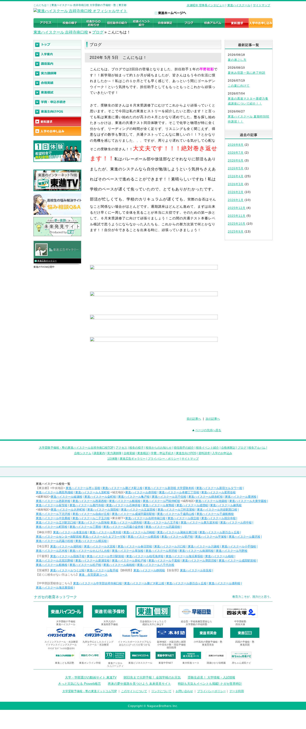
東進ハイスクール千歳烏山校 (175, 514)
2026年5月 (236, 168)
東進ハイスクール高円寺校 (87, 505)
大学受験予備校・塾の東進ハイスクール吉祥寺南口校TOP (76, 447)
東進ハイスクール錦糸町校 (205, 496)
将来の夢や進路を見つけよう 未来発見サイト (139, 683)
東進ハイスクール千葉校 (164, 560)
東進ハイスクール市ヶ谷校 (83, 488)
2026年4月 (236, 176)
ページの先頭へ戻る (208, 430)
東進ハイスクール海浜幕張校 (184, 556)
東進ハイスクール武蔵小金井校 (123, 527)
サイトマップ (261, 5)
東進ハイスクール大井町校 (68, 509)
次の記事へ (213, 418)
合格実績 (129, 453)
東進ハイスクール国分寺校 (218, 518)
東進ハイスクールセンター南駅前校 (59, 536)
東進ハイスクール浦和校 (66, 546)
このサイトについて (134, 691)
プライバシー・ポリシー (163, 458)
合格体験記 (228, 447)
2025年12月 (237, 208)
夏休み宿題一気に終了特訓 (246, 72)
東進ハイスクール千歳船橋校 (215, 514)
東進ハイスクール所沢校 (161, 550)
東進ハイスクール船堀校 (125, 501)
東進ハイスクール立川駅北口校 (56, 522)
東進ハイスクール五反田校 (138, 509)
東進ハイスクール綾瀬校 (66, 496)
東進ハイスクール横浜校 (91, 541)
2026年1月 (236, 200)
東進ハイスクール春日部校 (135, 546)
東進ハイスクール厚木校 (105, 532)
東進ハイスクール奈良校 (196, 570)
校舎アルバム (257, 447)
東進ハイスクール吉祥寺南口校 (145, 518)
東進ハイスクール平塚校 (211, 536)
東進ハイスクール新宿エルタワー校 (219, 488)
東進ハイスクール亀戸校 (134, 496)
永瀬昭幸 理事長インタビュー (206, 5)
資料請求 (204, 453)
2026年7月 (236, 152)
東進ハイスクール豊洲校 (241, 496)
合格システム (82, 453)
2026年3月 (236, 184)
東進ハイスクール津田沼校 (199, 560)
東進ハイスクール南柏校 (119, 565)
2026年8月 (236, 144)
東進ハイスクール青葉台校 (70, 532)
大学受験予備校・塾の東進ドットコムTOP (89, 691)
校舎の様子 (136, 447)
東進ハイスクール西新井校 (53, 501)
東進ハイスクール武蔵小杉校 (54, 541)
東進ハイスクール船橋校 (51, 565)
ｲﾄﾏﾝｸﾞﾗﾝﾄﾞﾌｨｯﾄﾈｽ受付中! (61, 648)
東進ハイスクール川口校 (170, 546)
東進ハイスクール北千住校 (169, 496)
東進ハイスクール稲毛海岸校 (145, 556)
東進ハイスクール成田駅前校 (237, 560)
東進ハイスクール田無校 (94, 522)
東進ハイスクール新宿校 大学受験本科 (169, 488)
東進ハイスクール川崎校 (139, 532)
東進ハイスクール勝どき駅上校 (122, 488)
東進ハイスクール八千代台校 (155, 565)
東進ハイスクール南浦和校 (196, 550)
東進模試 (143, 453)
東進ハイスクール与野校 (231, 550)
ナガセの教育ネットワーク (55, 597)
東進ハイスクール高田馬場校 (54, 492)
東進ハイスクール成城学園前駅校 (133, 514)
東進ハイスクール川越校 (203, 546)
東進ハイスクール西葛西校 (89, 501)
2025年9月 (236, 231)
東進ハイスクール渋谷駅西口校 (217, 509)
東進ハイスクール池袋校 (211, 501)
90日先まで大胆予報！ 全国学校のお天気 (152, 677)
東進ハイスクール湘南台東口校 (177, 532)
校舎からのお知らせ (159, 447)
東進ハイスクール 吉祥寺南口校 (60, 32)
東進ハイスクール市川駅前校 (105, 556)
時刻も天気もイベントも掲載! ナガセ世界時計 (210, 683)
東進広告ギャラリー (47, 261)
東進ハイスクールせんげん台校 (90, 550)
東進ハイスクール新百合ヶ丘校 (219, 532)
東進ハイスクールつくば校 (67, 570)
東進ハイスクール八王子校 (161, 522)
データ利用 (237, 691)
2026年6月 (236, 160)
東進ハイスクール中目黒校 (53, 518)
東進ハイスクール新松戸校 (129, 560)
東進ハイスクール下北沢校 (53, 514)
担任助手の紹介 (184, 447)
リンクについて (161, 691)
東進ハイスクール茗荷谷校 (218, 492)
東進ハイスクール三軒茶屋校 (176, 509)
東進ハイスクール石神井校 (123, 505)
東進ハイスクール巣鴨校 (158, 505)
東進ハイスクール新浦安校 (92, 560)
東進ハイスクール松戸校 (85, 565)
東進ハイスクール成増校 (192, 505)
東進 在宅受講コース (93, 574)
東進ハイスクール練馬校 (226, 505)
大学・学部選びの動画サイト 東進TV (91, 677)
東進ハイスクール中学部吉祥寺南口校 (97, 583)
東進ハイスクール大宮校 (99, 546)
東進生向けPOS (186, 453)
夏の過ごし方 (237, 59)
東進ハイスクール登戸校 (177, 536)
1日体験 (112, 458)
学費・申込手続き (162, 453)
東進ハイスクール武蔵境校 (163, 527)
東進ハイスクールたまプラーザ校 (104, 536)
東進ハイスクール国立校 (183, 518)
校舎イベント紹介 (207, 447)
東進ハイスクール (238, 5)
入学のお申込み (222, 453)
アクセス (121, 447)
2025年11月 (237, 215)
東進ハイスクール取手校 (102, 570)
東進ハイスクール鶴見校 (143, 536)
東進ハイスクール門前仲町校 (161, 501)
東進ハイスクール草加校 (127, 550)
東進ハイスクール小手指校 (239, 546)
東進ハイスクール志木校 (51, 550)
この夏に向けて (239, 85)
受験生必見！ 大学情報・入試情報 (211, 677)
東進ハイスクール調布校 (126, 522)
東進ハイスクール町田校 (51, 527)
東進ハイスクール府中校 (236, 522)
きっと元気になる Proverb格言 (79, 683)
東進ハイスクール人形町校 (92, 492)
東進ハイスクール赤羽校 (141, 492)
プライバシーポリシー (211, 691)
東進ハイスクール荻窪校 (51, 505)
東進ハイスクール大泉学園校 (248, 501)
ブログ (98, 32)
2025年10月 (237, 223)
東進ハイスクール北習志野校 (54, 560)
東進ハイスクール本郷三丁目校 (179, 492)
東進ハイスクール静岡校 (149, 570)
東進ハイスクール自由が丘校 (91, 514)
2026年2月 (236, 192)
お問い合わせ (184, 691)
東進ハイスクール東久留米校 (199, 522)
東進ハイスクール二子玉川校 (91, 518)
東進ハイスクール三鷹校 (85, 527)
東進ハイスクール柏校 (219, 556)
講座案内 (99, 453)
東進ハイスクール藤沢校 (244, 536)
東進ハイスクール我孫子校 (67, 556)
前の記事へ (194, 418)
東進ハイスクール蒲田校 (103, 509)
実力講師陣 (114, 453)
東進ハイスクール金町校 (100, 496)
